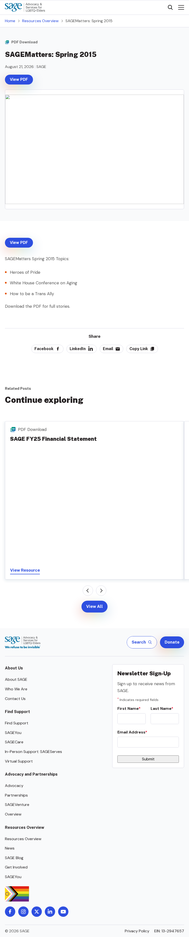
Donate (172, 642)
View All (94, 606)
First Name (128, 708)
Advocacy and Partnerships (31, 774)
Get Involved (16, 867)
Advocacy (14, 785)
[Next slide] (101, 590)
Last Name (161, 708)
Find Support (17, 711)
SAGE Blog (14, 857)
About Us (14, 668)
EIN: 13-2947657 (169, 931)
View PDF (19, 79)
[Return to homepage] (22, 642)
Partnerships (16, 795)
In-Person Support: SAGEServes (33, 751)
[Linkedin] (50, 911)
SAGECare (14, 742)
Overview (13, 814)
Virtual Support (19, 761)
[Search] (170, 7)
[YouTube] (63, 911)
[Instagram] (23, 911)
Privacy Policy (137, 931)
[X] (37, 911)
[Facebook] (10, 911)
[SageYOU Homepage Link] (25, 7)
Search (139, 642)
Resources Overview (40, 20)
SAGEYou (13, 732)
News (10, 848)
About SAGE (16, 679)
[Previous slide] (88, 590)
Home (10, 20)
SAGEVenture (17, 804)
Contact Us (15, 698)
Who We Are (16, 689)
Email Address (131, 732)
